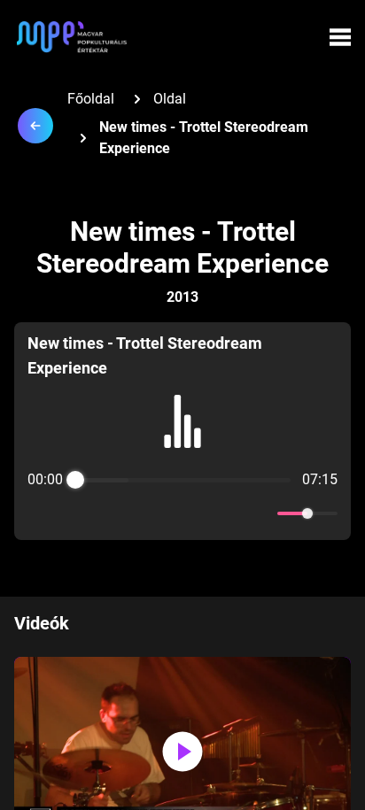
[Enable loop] (38, 513)
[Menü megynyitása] (340, 37)
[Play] (182, 513)
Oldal (169, 98)
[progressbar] (183, 480)
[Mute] (260, 513)
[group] (182, 431)
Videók (41, 623)
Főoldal (90, 98)
